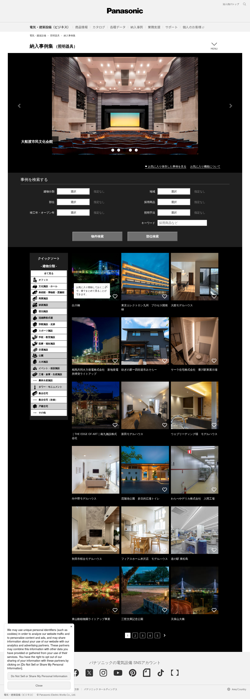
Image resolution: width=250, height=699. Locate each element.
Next (231, 106)
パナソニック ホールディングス (100, 689)
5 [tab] (137, 151)
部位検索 (152, 236)
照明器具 (55, 35)
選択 (73, 191)
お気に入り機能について (205, 166)
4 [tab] (131, 151)
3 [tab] (125, 151)
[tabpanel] (125, 106)
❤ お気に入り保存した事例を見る (165, 166)
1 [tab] (113, 151)
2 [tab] (119, 151)
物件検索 (97, 236)
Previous (19, 106)
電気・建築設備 (38, 35)
